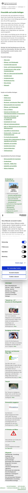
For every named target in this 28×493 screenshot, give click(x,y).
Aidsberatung (7, 97)
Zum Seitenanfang (11, 486)
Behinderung (8, 291)
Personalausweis (9, 475)
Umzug (7, 289)
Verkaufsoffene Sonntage (11, 480)
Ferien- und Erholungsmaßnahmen (12, 67)
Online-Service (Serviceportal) (14, 204)
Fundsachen (8, 465)
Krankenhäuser (7, 161)
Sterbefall (17, 287)
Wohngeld (6, 85)
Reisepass (18, 477)
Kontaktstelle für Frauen (10, 122)
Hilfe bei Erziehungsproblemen (12, 124)
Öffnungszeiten (10, 207)
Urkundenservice (12, 202)
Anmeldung (16, 454)
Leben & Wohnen (12, 7)
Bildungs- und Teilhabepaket (11, 62)
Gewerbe (12, 289)
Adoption (6, 95)
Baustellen (17, 461)
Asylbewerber (7, 100)
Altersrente (7, 60)
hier (14, 441)
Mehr (15, 326)
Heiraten (7, 287)
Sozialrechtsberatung (9, 148)
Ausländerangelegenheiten (14, 195)
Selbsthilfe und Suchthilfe (10, 143)
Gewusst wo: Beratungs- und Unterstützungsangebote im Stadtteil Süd (11, 117)
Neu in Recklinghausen (11, 285)
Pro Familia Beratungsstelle (11, 137)
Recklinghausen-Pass (9, 80)
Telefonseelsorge (8, 150)
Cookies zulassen (14, 276)
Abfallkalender (9, 454)
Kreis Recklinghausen (10, 472)
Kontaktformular (11, 205)
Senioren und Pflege (10, 292)
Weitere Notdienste (9, 168)
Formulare (14, 463)
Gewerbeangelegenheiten (14, 200)
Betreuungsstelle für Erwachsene (12, 105)
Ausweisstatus (10, 212)
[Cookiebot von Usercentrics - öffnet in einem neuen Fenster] (19, 215)
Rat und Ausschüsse (10, 477)
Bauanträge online (10, 461)
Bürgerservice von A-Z (12, 211)
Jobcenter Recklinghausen (11, 466)
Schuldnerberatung (9, 78)
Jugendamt (8, 468)
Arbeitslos (15, 291)
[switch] (24, 247)
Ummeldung (16, 479)
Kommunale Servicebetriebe (12, 470)
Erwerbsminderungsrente (10, 64)
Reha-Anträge (7, 83)
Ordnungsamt (14, 473)
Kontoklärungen (8, 76)
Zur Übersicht (8, 448)
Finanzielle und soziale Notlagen (8, 8)
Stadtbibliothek (9, 479)
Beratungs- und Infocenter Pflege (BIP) (13, 102)
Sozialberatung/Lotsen (9, 146)
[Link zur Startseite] (9, 4)
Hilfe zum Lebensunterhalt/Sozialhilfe (13, 73)
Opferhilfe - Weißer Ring (10, 163)
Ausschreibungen (9, 459)
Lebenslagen (20, 7)
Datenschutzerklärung (13, 488)
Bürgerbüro (8, 463)
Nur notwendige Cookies (14, 268)
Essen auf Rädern (8, 109)
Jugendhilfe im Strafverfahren (11, 130)
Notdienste (8, 473)
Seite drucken (21, 486)
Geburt (12, 287)
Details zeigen (19, 262)
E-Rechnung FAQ (11, 209)
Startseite (4, 7)
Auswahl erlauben (14, 272)
